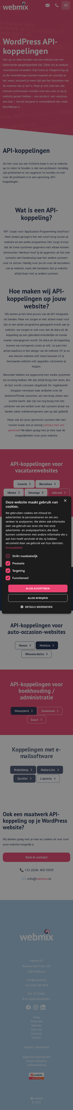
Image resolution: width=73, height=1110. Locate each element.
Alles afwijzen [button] (38, 598)
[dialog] (36, 555)
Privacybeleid (14, 547)
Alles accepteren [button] (38, 588)
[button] (36, 607)
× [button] (65, 500)
